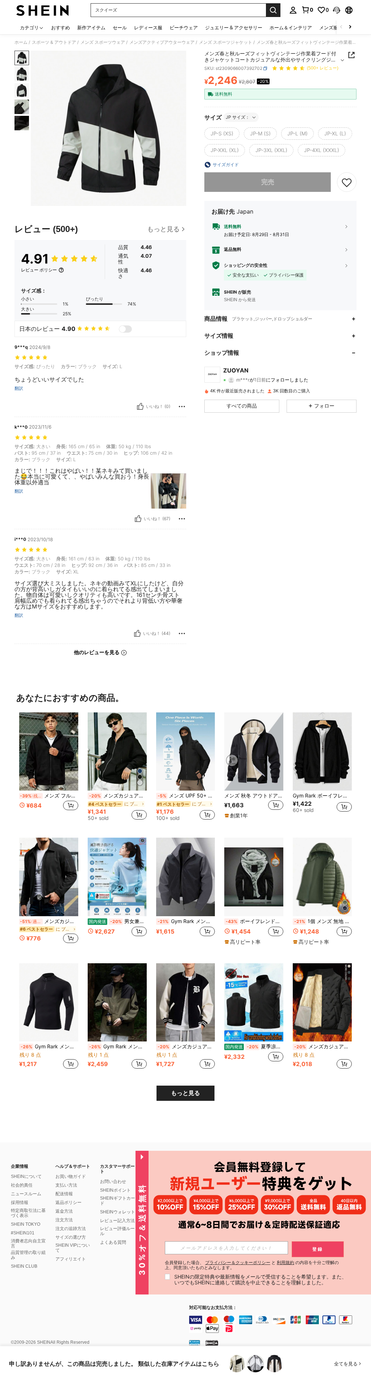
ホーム (21, 42)
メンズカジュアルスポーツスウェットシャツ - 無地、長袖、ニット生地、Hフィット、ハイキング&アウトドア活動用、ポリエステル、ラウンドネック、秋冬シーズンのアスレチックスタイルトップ (186, 1046)
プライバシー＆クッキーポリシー (237, 1262)
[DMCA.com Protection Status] (211, 1342)
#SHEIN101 (22, 1232)
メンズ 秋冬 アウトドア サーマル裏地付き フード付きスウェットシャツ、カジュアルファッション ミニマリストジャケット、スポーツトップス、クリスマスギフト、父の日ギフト (253, 796)
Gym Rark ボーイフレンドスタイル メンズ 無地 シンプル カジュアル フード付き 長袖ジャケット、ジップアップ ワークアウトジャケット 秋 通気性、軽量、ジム (322, 796)
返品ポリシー (68, 1202)
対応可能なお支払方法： (213, 1307)
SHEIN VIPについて (72, 1248)
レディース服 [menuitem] (148, 27)
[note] (237, 815)
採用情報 (19, 1202)
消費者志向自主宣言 (28, 1243)
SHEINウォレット (117, 1211)
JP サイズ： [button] (238, 117)
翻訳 (18, 388)
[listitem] (48, 769)
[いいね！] (140, 406)
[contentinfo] (278, 1324)
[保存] (347, 182)
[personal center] (293, 10)
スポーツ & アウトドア (54, 42)
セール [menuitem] (120, 27)
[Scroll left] (341, 27)
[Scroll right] (350, 27)
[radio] (221, 133)
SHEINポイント (115, 1190)
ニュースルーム (26, 1193)
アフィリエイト (70, 1259)
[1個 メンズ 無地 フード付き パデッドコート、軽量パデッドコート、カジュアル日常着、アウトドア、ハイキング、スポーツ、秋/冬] (322, 877)
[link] (307, 9)
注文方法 (64, 1219)
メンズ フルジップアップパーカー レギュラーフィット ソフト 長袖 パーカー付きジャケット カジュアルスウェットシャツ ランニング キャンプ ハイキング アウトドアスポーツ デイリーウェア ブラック (49, 796)
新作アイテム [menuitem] (91, 27)
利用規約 (285, 1262)
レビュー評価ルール (117, 1231)
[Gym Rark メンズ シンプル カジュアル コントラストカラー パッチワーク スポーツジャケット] (185, 877)
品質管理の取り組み (28, 1255)
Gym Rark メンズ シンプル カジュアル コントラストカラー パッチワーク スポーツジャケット (186, 921)
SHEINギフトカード (117, 1201)
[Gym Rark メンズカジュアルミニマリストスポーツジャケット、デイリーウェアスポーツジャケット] (48, 1002)
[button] (336, 10)
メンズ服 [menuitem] (328, 27)
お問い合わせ (113, 1181)
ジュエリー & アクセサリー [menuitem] (233, 27)
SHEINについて (26, 1176)
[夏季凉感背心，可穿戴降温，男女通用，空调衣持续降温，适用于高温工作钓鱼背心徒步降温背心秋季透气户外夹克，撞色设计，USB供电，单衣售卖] (253, 1002)
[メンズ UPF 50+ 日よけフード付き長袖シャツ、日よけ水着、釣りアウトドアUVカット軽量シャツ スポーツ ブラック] (185, 751)
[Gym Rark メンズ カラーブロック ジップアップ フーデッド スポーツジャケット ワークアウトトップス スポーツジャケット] (117, 1002)
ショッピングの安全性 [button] (245, 265)
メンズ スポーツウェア (102, 42)
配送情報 (64, 1193)
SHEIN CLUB (24, 1266)
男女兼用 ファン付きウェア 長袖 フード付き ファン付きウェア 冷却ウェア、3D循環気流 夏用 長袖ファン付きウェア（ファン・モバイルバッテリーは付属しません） (118, 921)
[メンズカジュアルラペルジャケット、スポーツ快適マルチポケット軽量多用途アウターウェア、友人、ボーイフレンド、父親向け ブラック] (48, 877)
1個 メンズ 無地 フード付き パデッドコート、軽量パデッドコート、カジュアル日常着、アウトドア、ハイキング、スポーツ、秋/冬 (323, 921)
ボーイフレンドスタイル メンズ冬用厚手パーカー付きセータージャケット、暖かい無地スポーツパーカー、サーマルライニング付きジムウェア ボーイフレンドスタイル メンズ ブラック (254, 921)
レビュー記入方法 (117, 1220)
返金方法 (64, 1211)
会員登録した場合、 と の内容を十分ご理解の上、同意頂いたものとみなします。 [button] (252, 1265)
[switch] (125, 329)
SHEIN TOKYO (25, 1224)
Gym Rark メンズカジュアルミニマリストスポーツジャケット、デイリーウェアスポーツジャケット (49, 1046)
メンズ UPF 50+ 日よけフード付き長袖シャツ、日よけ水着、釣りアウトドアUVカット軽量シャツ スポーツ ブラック (186, 796)
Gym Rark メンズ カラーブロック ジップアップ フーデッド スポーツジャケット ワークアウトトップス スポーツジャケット (118, 1046)
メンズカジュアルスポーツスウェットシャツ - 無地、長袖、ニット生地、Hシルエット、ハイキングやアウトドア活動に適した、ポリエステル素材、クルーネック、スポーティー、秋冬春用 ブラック (118, 796)
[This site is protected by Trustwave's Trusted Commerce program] (194, 1342)
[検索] (273, 10)
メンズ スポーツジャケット (225, 42)
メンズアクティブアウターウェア (162, 42)
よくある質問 (113, 1242)
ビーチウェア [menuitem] (184, 27)
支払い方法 (66, 1185)
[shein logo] (42, 10)
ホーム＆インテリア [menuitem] (291, 27)
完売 (267, 182)
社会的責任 (22, 1185)
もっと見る (185, 1093)
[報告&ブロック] (182, 406)
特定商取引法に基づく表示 (28, 1213)
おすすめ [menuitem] (60, 27)
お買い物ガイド (70, 1176)
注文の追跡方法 (70, 1228)
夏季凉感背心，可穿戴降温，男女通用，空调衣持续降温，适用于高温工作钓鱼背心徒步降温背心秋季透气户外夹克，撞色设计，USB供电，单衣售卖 (254, 1046)
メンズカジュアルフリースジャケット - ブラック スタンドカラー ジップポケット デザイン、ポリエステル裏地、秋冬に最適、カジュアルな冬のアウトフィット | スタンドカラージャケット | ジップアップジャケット (323, 1046)
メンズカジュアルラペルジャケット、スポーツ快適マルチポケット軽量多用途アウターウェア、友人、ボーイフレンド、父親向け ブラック (49, 921)
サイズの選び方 (70, 1237)
